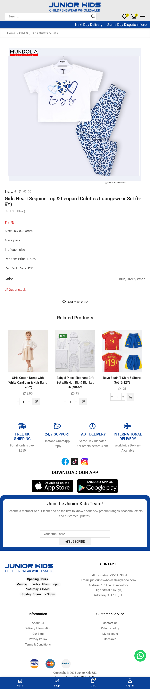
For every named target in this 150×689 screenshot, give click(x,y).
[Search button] (93, 16)
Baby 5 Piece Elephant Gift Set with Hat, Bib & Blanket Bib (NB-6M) (75, 382)
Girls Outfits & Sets (45, 33)
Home (11, 33)
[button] (36, 401)
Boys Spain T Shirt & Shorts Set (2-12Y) (122, 380)
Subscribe (77, 541)
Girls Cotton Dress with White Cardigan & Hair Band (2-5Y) (27, 382)
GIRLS (23, 33)
